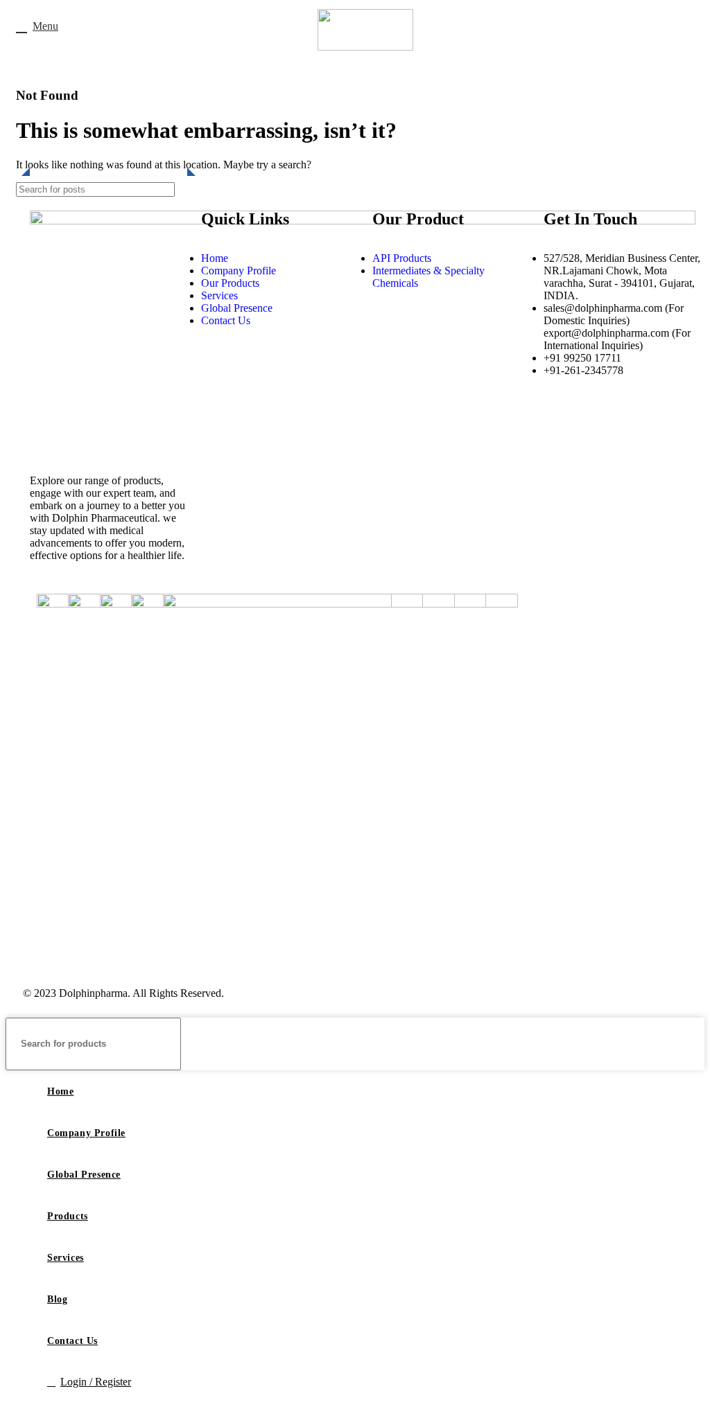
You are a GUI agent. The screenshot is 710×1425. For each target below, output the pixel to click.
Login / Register (95, 1382)
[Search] (688, 1044)
